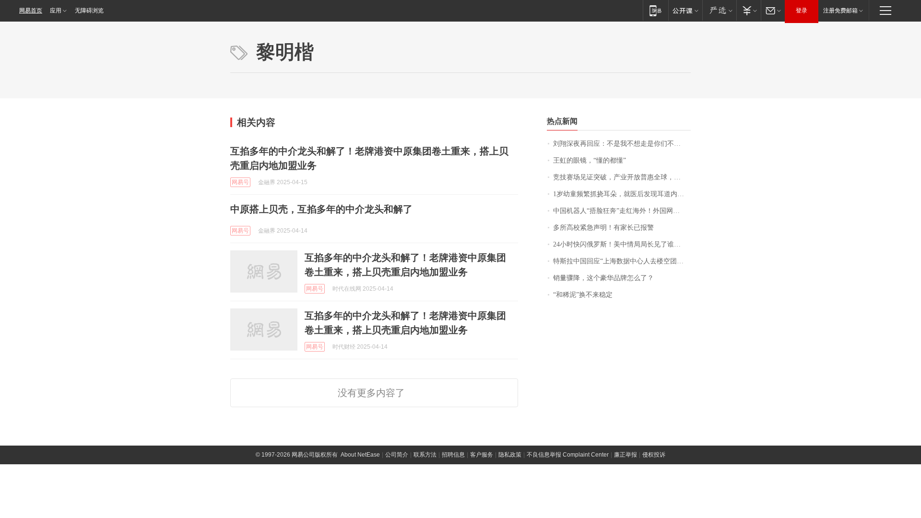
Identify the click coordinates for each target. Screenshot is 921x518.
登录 (801, 10)
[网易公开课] (685, 10)
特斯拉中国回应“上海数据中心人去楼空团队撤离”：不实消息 (622, 261)
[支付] (748, 10)
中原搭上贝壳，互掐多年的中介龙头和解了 (321, 209)
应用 (55, 10)
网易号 (240, 182)
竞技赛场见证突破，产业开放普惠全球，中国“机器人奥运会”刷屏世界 (622, 177)
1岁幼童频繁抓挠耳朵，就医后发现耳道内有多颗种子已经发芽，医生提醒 (622, 194)
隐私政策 (509, 454)
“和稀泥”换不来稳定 (583, 294)
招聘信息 (453, 454)
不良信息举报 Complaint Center (568, 454)
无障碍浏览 (89, 10)
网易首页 (30, 10)
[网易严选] (719, 10)
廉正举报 (625, 454)
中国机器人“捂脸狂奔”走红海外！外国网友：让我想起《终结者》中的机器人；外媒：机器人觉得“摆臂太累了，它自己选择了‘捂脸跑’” (622, 210)
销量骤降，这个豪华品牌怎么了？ (603, 278)
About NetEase (360, 454)
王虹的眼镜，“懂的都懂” (589, 160)
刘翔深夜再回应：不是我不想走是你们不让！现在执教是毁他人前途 (622, 143)
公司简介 (396, 454)
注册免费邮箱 (840, 10)
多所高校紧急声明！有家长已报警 (603, 227)
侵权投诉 (653, 454)
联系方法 (425, 454)
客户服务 (481, 454)
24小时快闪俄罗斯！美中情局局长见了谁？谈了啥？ (622, 244)
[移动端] (655, 10)
